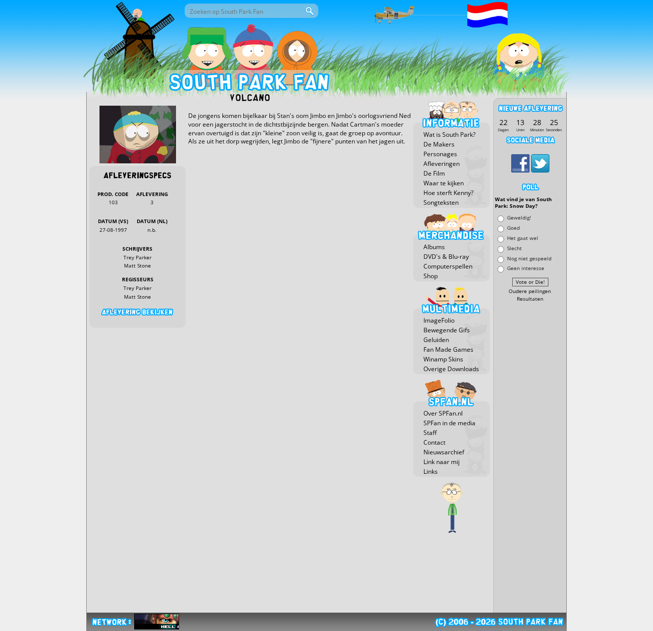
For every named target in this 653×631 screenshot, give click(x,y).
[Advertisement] (530, 458)
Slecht (514, 248)
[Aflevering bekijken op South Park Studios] (137, 312)
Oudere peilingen (530, 291)
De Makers (439, 144)
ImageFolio (439, 320)
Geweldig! (519, 217)
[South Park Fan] (248, 84)
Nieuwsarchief (443, 452)
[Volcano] (137, 161)
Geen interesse (525, 268)
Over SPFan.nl (443, 413)
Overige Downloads (451, 369)
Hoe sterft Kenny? (448, 192)
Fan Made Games (448, 349)
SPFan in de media (449, 423)
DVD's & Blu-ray (446, 256)
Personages (440, 154)
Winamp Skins (443, 359)
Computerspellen (447, 266)
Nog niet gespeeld (529, 258)
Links (430, 471)
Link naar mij (441, 461)
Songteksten (441, 202)
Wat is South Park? (449, 134)
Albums (434, 246)
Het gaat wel (522, 237)
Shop (430, 276)
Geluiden (436, 339)
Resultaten (530, 299)
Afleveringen (441, 163)
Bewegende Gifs (446, 330)
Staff (430, 432)
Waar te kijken (443, 183)
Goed (513, 228)
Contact (434, 442)
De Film (434, 173)
